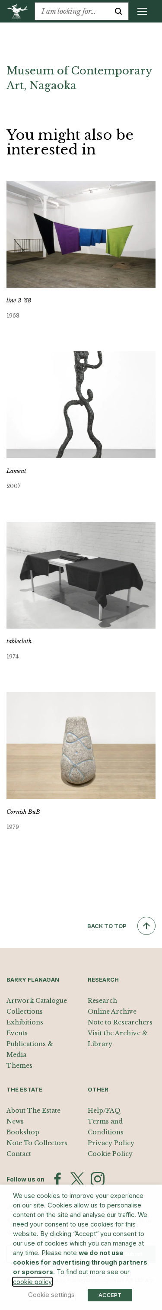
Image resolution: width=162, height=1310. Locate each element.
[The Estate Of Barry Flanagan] (20, 11)
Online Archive (112, 1011)
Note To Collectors (36, 1143)
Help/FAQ (104, 1110)
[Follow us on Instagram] (98, 1179)
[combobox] (71, 11)
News (15, 1121)
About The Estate (33, 1110)
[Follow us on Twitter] (77, 1178)
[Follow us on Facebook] (57, 1178)
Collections (24, 1011)
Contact (18, 1154)
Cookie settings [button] (51, 1295)
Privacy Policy (111, 1143)
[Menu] (142, 11)
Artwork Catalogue (36, 1001)
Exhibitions (24, 1022)
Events (17, 1033)
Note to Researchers (120, 1022)
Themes (19, 1065)
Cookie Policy (110, 1154)
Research (102, 1001)
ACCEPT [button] (109, 1294)
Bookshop (22, 1132)
